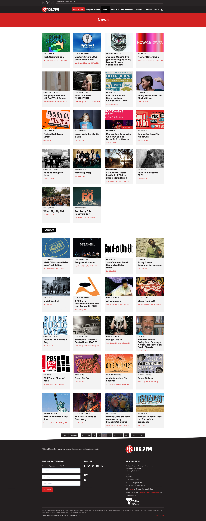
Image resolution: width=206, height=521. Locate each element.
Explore (114, 9)
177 (94, 435)
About (138, 9)
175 (83, 435)
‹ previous (73, 435)
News (105, 9)
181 (115, 435)
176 (89, 435)
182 (120, 435)
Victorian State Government (149, 492)
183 (126, 435)
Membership (78, 9)
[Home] (51, 9)
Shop (156, 9)
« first (64, 435)
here (131, 489)
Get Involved (126, 9)
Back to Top (160, 515)
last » (142, 435)
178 (99, 435)
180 (110, 435)
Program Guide (92, 9)
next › (134, 435)
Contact (148, 9)
